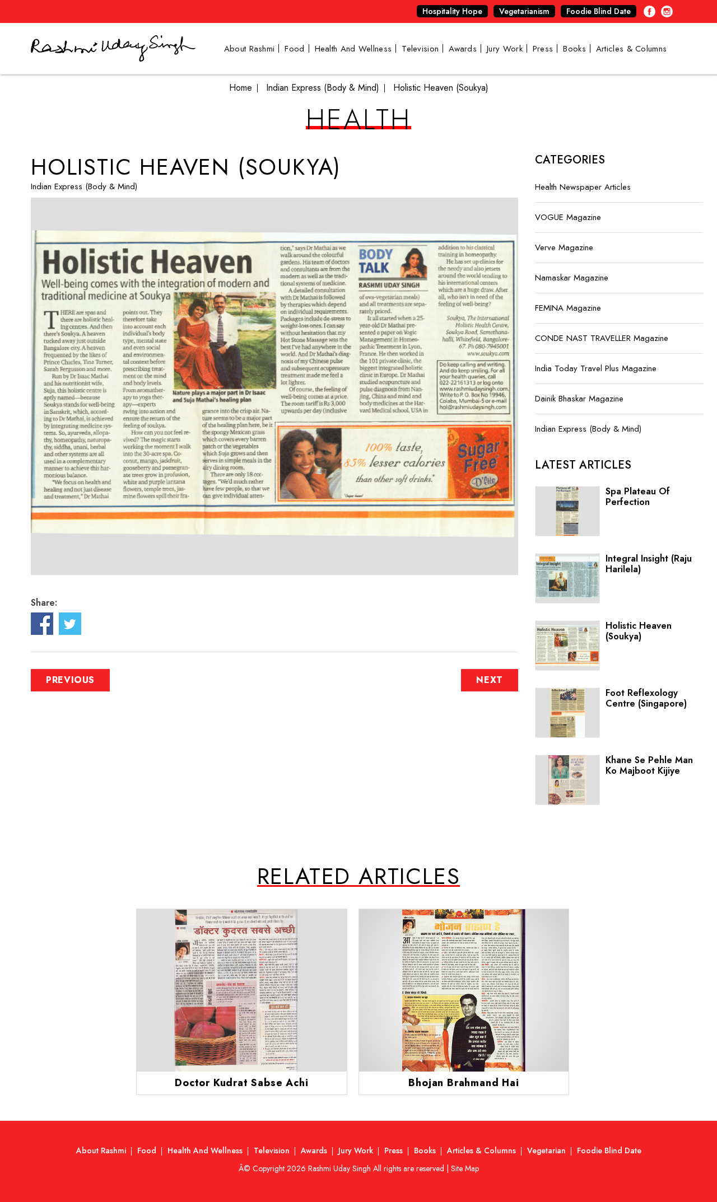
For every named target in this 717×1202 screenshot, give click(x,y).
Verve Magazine (564, 247)
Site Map (465, 1168)
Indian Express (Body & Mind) (84, 186)
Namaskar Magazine (571, 278)
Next (489, 680)
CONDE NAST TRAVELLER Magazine (601, 338)
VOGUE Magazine (568, 217)
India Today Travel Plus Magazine (596, 368)
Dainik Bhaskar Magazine (579, 398)
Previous (70, 680)
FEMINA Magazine (568, 308)
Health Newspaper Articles (583, 187)
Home (240, 87)
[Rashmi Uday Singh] (113, 54)
